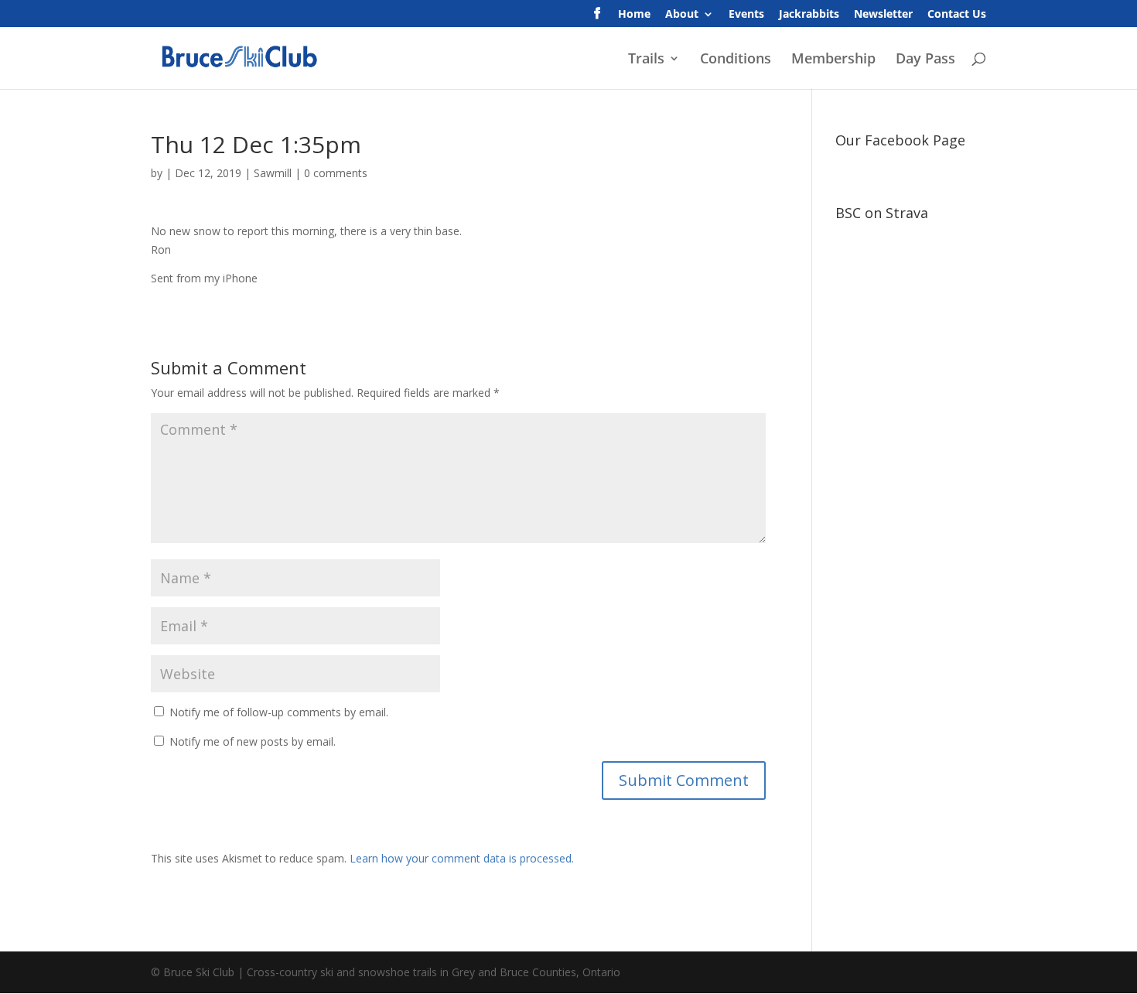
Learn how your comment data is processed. (462, 858)
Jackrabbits (809, 15)
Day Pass (925, 60)
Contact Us (956, 15)
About (681, 15)
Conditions (735, 60)
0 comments (335, 173)
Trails (646, 60)
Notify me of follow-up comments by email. (278, 712)
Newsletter (883, 15)
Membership (833, 60)
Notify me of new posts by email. (252, 741)
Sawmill (273, 173)
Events (746, 15)
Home (634, 15)
